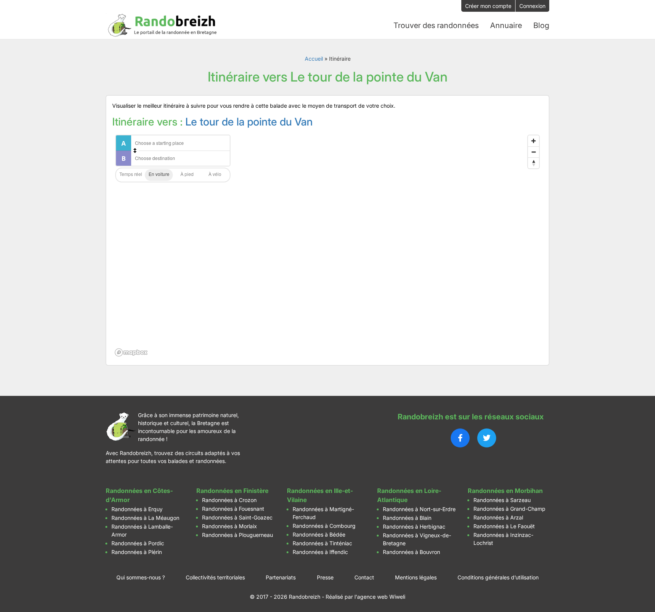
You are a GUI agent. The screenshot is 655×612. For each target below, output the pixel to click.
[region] (327, 245)
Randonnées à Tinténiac (322, 543)
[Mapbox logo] (131, 352)
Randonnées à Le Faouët (504, 526)
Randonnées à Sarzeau (502, 500)
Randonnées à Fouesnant (233, 508)
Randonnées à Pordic (137, 543)
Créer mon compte (488, 6)
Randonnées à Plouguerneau (237, 535)
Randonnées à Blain (407, 518)
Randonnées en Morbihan (505, 490)
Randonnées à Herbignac (414, 526)
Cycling (215, 175)
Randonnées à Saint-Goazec (237, 517)
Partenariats (281, 577)
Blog (541, 25)
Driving (159, 175)
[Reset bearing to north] (533, 162)
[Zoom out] (533, 151)
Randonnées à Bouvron (411, 552)
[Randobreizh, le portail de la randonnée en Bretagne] (162, 25)
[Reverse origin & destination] (135, 150)
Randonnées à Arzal (498, 517)
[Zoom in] (533, 140)
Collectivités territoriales (215, 577)
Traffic (131, 175)
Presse (325, 577)
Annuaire (506, 25)
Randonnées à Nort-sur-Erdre (419, 509)
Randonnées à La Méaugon (145, 518)
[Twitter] (486, 437)
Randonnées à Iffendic (320, 552)
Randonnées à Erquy (137, 509)
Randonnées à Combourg (324, 526)
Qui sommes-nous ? (140, 577)
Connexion (532, 6)
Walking (187, 175)
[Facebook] (460, 437)
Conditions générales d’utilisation (498, 577)
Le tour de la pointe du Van (249, 121)
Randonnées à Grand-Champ (509, 508)
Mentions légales (416, 577)
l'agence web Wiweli (379, 596)
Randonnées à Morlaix (229, 526)
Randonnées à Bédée (319, 534)
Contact (364, 577)
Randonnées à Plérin (136, 552)
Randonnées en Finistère (232, 490)
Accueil (314, 58)
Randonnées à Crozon (229, 500)
